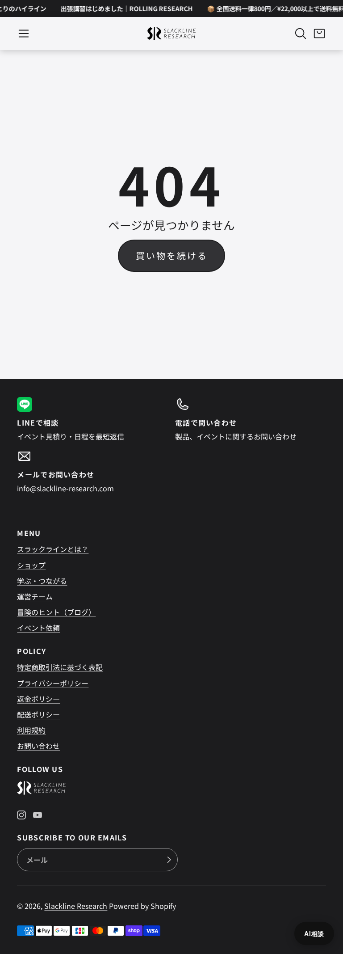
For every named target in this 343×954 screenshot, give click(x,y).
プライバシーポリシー (52, 683)
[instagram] (21, 814)
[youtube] (37, 814)
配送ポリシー (38, 714)
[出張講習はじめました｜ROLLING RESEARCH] (123, 8)
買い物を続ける (172, 255)
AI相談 (314, 933)
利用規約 (31, 730)
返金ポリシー (38, 698)
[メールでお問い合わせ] (92, 471)
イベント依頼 (38, 627)
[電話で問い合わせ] (250, 419)
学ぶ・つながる (42, 580)
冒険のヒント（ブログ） (56, 612)
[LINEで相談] (92, 419)
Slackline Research (75, 905)
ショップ (31, 565)
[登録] (169, 859)
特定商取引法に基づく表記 (60, 667)
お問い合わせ (38, 745)
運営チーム (35, 596)
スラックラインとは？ (52, 549)
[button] (23, 33)
